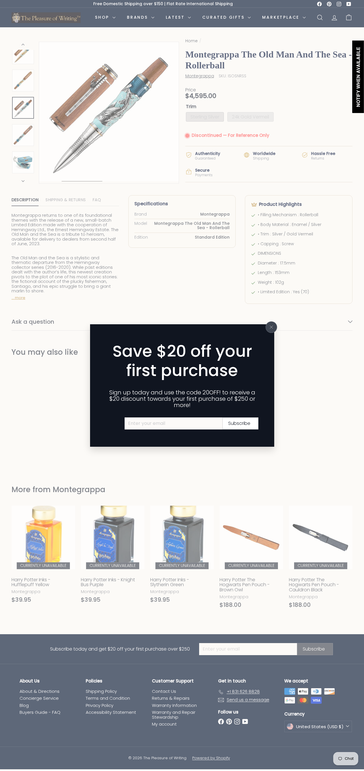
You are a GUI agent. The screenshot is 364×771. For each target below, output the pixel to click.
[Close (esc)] (271, 327)
